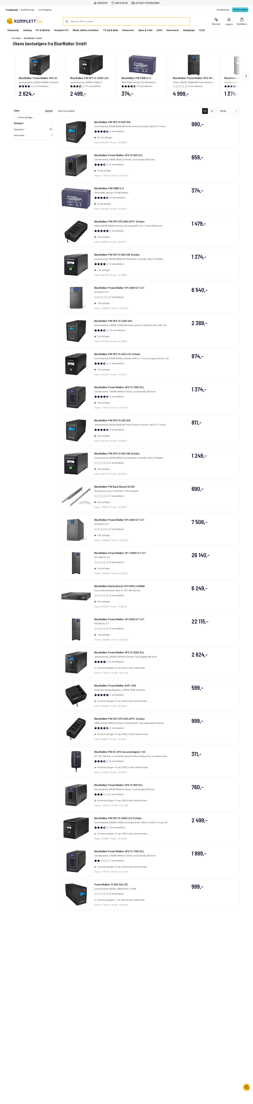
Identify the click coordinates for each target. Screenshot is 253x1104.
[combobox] (126, 21)
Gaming (27, 30)
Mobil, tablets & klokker (86, 30)
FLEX (202, 30)
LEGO (159, 30)
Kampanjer (189, 30)
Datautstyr (13, 30)
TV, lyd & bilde (110, 30)
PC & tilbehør (43, 30)
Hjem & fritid (145, 30)
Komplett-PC (61, 30)
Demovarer (172, 30)
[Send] (67, 21)
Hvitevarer (128, 30)
